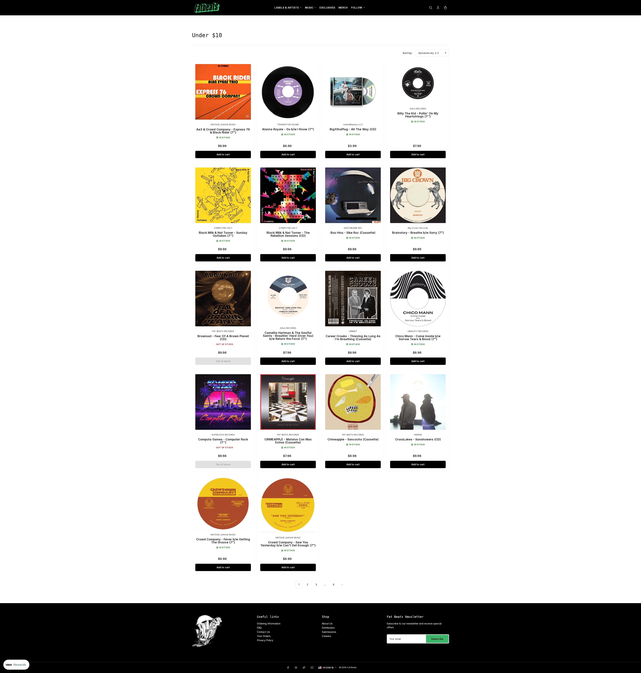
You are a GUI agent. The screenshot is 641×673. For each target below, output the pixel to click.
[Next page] (342, 584)
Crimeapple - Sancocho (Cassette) (353, 439)
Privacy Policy (265, 640)
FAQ (259, 627)
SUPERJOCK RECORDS (223, 434)
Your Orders (264, 636)
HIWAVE (418, 434)
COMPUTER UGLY (223, 228)
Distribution (328, 627)
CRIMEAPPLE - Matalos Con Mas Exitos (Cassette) (288, 441)
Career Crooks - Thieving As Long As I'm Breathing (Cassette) (353, 337)
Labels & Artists (286, 7)
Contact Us (263, 631)
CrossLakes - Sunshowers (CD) (418, 439)
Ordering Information (268, 623)
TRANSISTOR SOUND (288, 124)
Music (309, 7)
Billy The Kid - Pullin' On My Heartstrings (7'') (417, 115)
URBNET (353, 331)
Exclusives (327, 7)
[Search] (430, 7)
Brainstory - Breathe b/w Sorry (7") (418, 232)
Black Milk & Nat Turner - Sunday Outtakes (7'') (223, 234)
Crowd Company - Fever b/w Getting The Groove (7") (223, 541)
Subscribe (437, 638)
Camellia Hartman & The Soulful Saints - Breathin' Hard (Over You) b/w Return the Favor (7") (288, 336)
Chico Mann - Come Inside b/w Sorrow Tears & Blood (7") (418, 337)
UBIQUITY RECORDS (418, 331)
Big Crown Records (418, 228)
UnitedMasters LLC (353, 124)
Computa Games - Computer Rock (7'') (223, 441)
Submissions (329, 631)
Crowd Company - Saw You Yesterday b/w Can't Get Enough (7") (288, 544)
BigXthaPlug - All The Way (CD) (353, 129)
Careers (326, 636)
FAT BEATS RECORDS (223, 331)
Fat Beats (352, 667)
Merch (343, 7)
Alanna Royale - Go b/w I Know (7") (288, 129)
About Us (327, 623)
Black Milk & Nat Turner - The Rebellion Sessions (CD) (288, 234)
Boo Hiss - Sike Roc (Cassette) (353, 232)
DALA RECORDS (418, 108)
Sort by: (407, 53)
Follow (356, 7)
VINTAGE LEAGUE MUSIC (223, 124)
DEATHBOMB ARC (353, 228)
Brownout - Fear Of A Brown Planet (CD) (223, 337)
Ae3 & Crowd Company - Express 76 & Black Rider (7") (223, 131)
